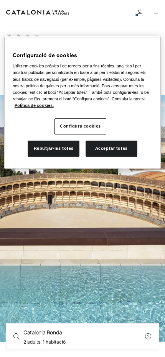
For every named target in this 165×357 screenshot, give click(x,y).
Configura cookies (80, 126)
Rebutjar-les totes (54, 148)
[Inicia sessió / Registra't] (141, 12)
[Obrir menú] (156, 12)
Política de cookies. (34, 105)
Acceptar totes (111, 148)
